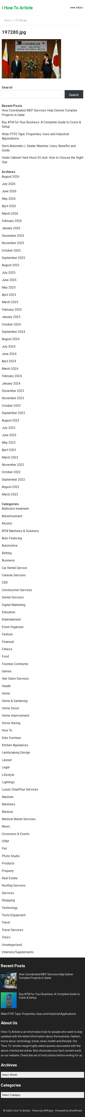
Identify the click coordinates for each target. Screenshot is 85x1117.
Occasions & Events (15, 834)
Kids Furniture (11, 738)
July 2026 (8, 184)
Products (8, 863)
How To (7, 730)
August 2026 (10, 176)
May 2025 (9, 287)
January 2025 (11, 317)
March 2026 (10, 213)
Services (8, 893)
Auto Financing (12, 538)
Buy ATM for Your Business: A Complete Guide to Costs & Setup (49, 995)
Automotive (10, 545)
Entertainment (11, 619)
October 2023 (11, 406)
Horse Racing (11, 723)
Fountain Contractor (15, 664)
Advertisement (12, 516)
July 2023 (8, 428)
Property (8, 871)
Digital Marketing (13, 605)
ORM (5, 841)
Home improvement (15, 715)
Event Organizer (13, 627)
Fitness (7, 649)
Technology (10, 908)
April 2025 (9, 295)
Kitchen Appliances (15, 745)
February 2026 (12, 221)
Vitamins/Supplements (18, 952)
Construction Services (17, 590)
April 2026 (9, 206)
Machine (7, 797)
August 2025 (10, 265)
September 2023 (13, 413)
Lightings (8, 782)
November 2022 (13, 465)
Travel (6, 922)
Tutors (6, 937)
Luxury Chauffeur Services (20, 789)
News (6, 826)
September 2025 (13, 258)
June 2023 (9, 435)
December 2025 (13, 236)
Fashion (7, 634)
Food (5, 656)
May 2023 (9, 442)
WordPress (75, 1110)
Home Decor (10, 708)
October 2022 (11, 472)
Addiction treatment (15, 508)
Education (8, 612)
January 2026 (11, 228)
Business (8, 560)
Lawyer (7, 760)
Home (7, 20)
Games (6, 671)
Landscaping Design (16, 752)
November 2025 (13, 243)
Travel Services (12, 930)
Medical (7, 812)
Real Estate (10, 878)
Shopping (8, 900)
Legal (5, 767)
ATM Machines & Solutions (20, 531)
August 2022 (10, 487)
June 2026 (9, 191)
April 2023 (9, 450)
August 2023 (10, 420)
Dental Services (13, 597)
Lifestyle (8, 775)
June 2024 (9, 354)
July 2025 (8, 273)
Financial (8, 642)
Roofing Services (14, 885)
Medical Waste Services (19, 819)
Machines (8, 804)
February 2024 (12, 376)
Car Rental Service (14, 568)
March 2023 (10, 457)
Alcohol (7, 523)
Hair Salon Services (15, 678)
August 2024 (10, 339)
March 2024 (10, 369)
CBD (5, 582)
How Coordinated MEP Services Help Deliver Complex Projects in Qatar (46, 976)
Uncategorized (12, 945)
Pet (4, 848)
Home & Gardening (14, 701)
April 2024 (9, 361)
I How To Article (17, 7)
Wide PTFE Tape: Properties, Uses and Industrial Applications (38, 1013)
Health (6, 686)
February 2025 (12, 309)
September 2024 (13, 332)
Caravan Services (14, 575)
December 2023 (13, 391)
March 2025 (10, 302)
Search (7, 87)
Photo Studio (11, 856)
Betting (7, 553)
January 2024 (11, 383)
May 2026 (9, 199)
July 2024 (8, 346)
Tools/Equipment (14, 915)
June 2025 (9, 280)
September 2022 (13, 479)
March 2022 (10, 494)
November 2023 (13, 398)
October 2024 (11, 324)
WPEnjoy (48, 1110)
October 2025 (11, 250)
